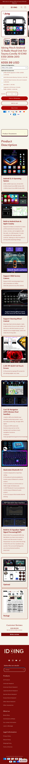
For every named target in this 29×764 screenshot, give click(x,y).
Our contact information (9, 722)
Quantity (3, 93)
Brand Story (6, 715)
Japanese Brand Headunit (10, 690)
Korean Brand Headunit (9, 698)
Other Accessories (8, 705)
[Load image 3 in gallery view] (22, 42)
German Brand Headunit (10, 694)
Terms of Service (7, 747)
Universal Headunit (8, 683)
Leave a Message (8, 726)
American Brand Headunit (10, 687)
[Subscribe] (23, 670)
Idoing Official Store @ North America (14, 756)
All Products (6, 679)
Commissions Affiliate (9, 718)
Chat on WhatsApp (14, 98)
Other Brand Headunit (9, 701)
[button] (3, 7)
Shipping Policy (7, 743)
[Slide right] (27, 42)
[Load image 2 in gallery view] (14, 42)
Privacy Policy (7, 736)
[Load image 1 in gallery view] (7, 42)
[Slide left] (2, 42)
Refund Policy (7, 739)
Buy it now (14, 108)
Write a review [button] (14, 634)
